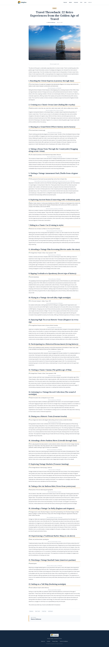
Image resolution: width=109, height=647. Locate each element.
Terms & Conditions (64, 641)
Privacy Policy (55, 641)
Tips (81, 2)
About (90, 2)
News (70, 2)
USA (85, 2)
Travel (65, 2)
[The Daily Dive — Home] (22, 2)
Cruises (76, 2)
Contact (48, 641)
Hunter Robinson (51, 22)
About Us (43, 641)
